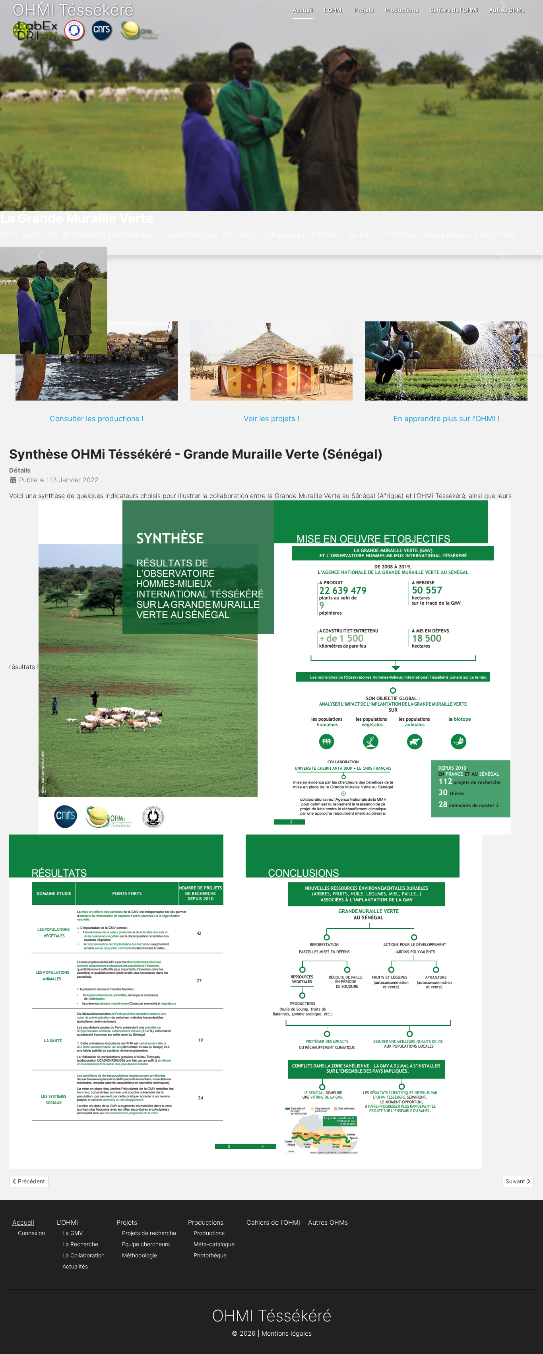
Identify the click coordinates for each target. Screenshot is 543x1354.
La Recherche (80, 1244)
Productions (402, 9)
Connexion (31, 1232)
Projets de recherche (149, 1232)
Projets (364, 9)
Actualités (75, 1266)
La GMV (72, 1232)
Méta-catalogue (214, 1244)
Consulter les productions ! (97, 418)
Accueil (303, 9)
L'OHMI (333, 9)
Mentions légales (287, 1333)
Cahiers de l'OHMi (454, 9)
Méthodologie (139, 1255)
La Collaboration (83, 1255)
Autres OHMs (507, 9)
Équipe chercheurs (146, 1244)
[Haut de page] (529, 1339)
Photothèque (210, 1255)
